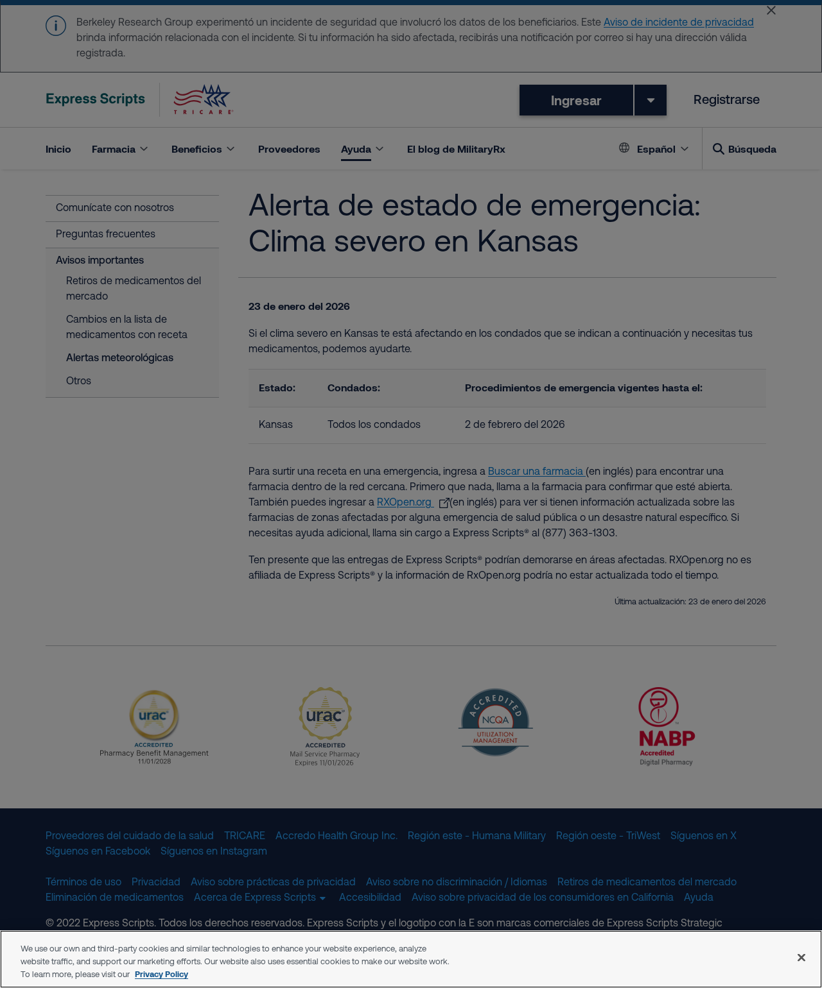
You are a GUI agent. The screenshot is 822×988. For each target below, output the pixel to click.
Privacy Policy (161, 974)
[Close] (801, 958)
